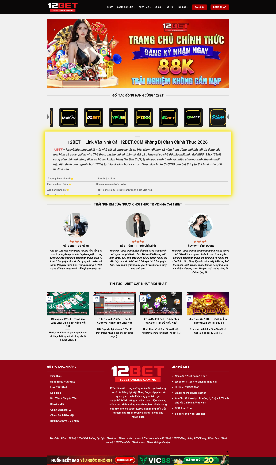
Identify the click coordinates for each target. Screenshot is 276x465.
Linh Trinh (187, 408)
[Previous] (54, 53)
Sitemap (201, 413)
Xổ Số (158, 7)
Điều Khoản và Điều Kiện (64, 420)
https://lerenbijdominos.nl (201, 381)
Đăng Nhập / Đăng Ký (62, 381)
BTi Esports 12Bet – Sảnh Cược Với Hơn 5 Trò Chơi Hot (114, 321)
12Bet (110, 7)
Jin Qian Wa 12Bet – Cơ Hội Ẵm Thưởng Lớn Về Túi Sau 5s (208, 321)
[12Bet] (63, 7)
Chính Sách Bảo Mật (62, 415)
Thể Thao (143, 7)
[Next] (221, 53)
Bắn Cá (182, 7)
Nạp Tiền (55, 392)
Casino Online (125, 7)
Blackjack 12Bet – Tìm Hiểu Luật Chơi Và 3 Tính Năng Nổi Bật (67, 323)
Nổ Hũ (170, 7)
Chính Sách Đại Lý (60, 409)
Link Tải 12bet (58, 387)
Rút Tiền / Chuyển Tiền (63, 398)
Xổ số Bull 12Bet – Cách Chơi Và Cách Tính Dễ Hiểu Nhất (161, 321)
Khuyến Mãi (57, 404)
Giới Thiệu (56, 376)
